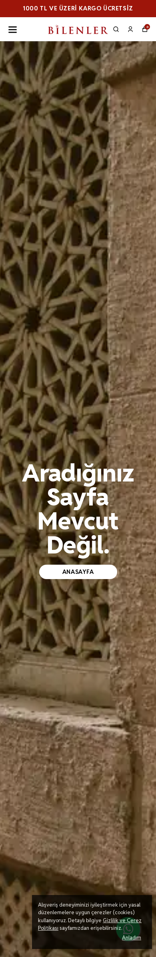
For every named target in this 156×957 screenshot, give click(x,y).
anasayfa (78, 571)
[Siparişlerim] (130, 29)
